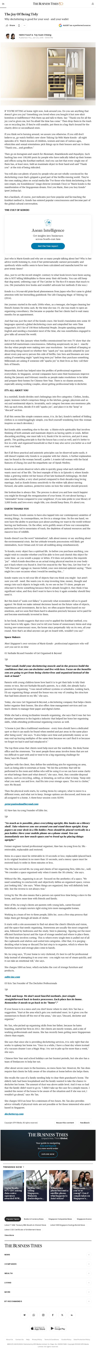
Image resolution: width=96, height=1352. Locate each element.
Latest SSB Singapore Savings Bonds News (67, 1225)
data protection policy (82, 1339)
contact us (20, 1339)
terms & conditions (51, 1339)
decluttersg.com (14, 1114)
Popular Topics (12, 1219)
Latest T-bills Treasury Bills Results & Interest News (25, 1225)
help (28, 1339)
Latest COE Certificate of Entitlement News (22, 1229)
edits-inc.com (12, 977)
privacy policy (37, 1339)
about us (9, 1339)
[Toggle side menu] (3, 4)
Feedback (85, 1123)
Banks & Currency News (34, 1219)
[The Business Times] (45, 3)
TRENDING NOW (12, 1167)
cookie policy (66, 1339)
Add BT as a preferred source (76, 25)
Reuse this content (65, 1123)
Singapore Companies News (60, 1219)
